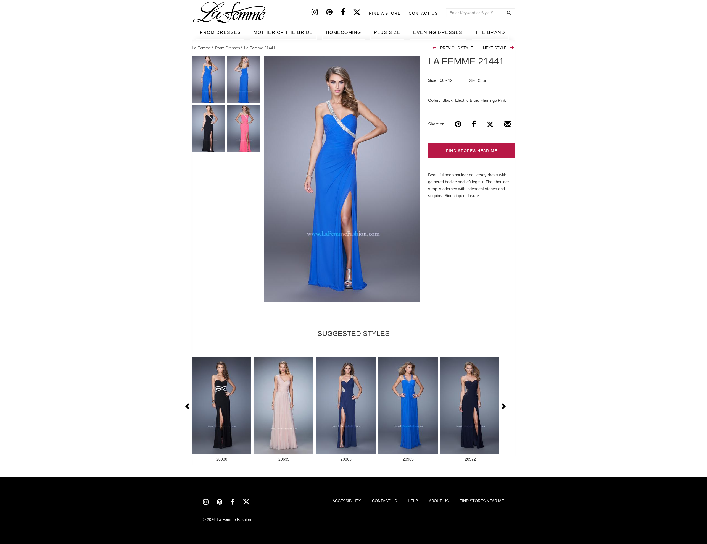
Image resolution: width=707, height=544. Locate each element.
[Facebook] (347, 13)
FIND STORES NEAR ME (471, 150)
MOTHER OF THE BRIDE (283, 32)
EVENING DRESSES (438, 32)
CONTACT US (384, 501)
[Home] (230, 12)
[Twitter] (361, 13)
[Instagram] (319, 13)
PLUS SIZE (387, 32)
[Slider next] (503, 406)
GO (509, 13)
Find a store (384, 13)
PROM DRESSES (220, 32)
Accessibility (347, 501)
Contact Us (423, 13)
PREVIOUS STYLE (456, 48)
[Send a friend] (507, 126)
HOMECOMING (343, 32)
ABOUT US (439, 501)
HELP (413, 501)
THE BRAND (490, 32)
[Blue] (342, 179)
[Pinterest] (333, 13)
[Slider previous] (188, 406)
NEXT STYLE (494, 48)
